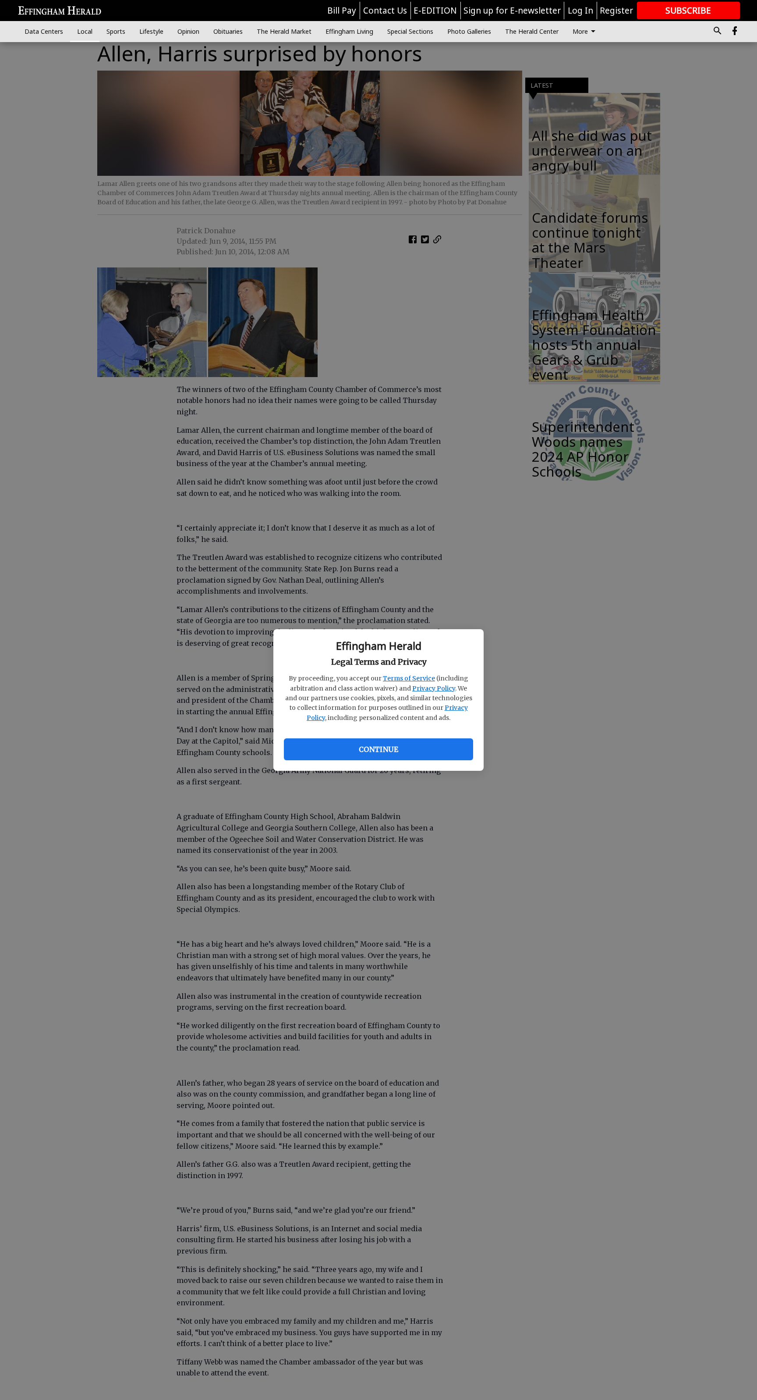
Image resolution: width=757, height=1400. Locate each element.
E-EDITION (435, 10)
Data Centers (44, 31)
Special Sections (410, 31)
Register (616, 10)
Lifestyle (151, 31)
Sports (115, 31)
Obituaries (228, 31)
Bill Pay (341, 10)
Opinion (188, 31)
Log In (580, 10)
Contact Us (385, 10)
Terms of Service (409, 678)
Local (84, 31)
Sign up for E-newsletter (512, 10)
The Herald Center (532, 31)
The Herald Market (284, 31)
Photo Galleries (469, 31)
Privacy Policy (433, 688)
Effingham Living (349, 31)
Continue (378, 749)
